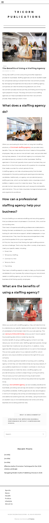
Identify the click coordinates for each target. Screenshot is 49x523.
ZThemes (31, 519)
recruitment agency (17, 385)
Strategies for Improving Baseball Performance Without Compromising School (24, 421)
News (5, 66)
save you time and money (15, 334)
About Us (9, 504)
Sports (8, 490)
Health (8, 496)
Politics (8, 498)
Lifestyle (8, 501)
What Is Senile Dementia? (30, 415)
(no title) (7, 455)
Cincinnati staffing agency (20, 147)
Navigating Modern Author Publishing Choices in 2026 (23, 473)
